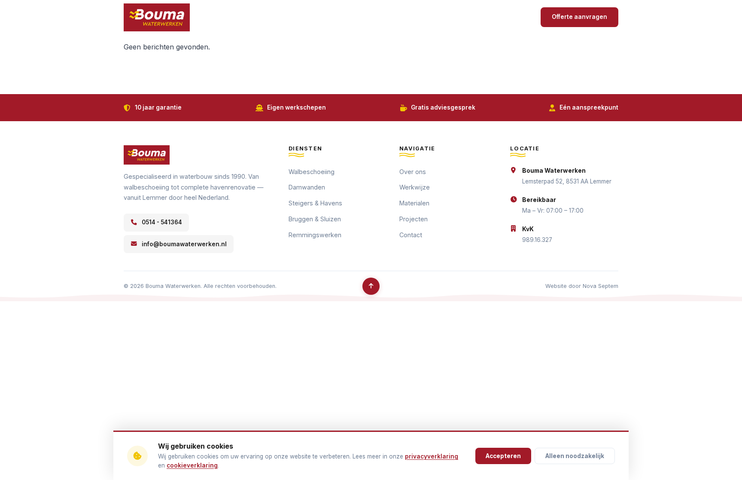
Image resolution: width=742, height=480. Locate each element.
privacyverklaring (431, 456)
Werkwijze (388, 17)
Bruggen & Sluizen (315, 219)
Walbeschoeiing (312, 171)
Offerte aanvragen (579, 16)
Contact (515, 17)
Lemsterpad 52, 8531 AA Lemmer (566, 181)
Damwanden (307, 187)
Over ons (347, 17)
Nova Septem (600, 286)
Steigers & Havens (315, 203)
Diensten (430, 17)
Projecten (477, 17)
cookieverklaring (192, 465)
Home (312, 17)
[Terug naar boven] (371, 286)
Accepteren (503, 455)
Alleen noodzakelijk (574, 455)
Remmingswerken (315, 234)
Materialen (414, 203)
